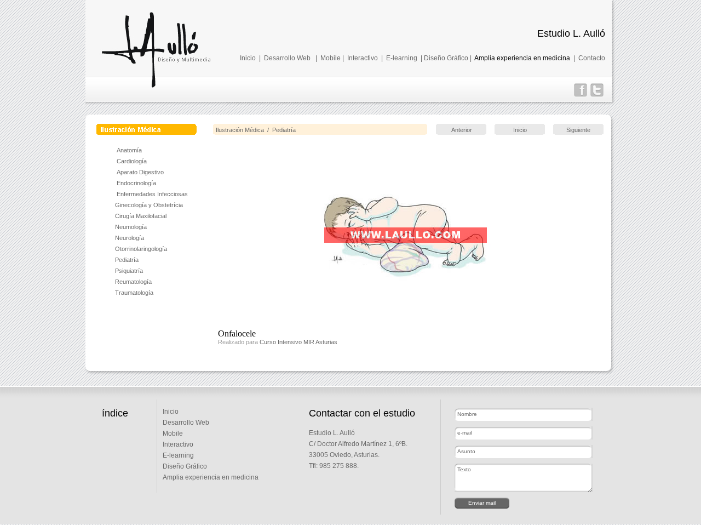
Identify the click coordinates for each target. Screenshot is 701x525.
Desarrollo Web (287, 58)
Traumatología (134, 292)
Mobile (330, 58)
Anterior (461, 130)
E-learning (401, 58)
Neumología (131, 227)
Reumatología (133, 281)
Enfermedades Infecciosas (151, 194)
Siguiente (578, 130)
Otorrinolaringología (141, 249)
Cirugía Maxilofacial (140, 216)
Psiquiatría (129, 270)
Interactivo (362, 58)
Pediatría (127, 259)
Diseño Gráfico (446, 58)
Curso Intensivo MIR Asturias (298, 342)
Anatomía (129, 150)
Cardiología (132, 161)
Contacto (591, 58)
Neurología (129, 238)
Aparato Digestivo (140, 172)
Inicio (248, 58)
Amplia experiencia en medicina (522, 58)
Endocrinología (136, 183)
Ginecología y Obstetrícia (149, 205)
